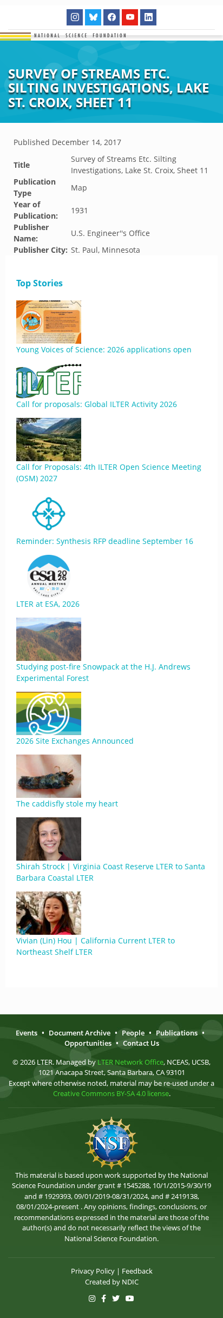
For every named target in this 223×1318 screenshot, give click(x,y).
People (133, 1033)
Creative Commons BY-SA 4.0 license (111, 1093)
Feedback (137, 1271)
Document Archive (79, 1033)
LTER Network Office (130, 1062)
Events (26, 1033)
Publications (177, 1033)
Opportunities (88, 1043)
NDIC (130, 1282)
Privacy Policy (93, 1271)
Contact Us (141, 1043)
